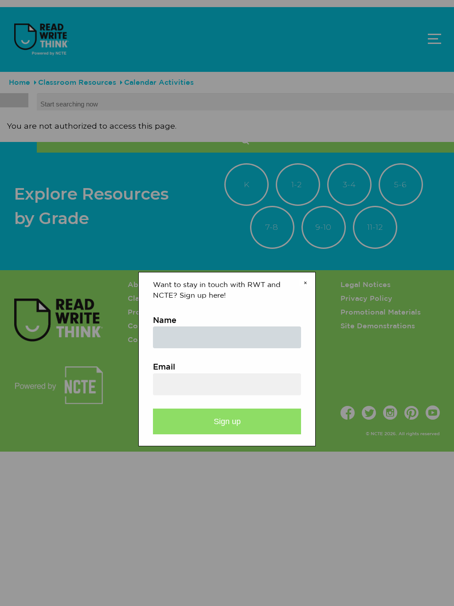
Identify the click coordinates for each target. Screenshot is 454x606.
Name (164, 321)
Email (164, 367)
